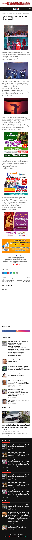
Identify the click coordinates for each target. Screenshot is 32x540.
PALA (6, 13)
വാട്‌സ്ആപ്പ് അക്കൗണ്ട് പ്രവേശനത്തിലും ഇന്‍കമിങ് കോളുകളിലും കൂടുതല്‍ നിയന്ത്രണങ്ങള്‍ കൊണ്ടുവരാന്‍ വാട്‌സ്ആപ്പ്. (19, 368)
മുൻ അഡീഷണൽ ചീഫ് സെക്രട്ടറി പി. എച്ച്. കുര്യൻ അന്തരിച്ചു (18, 360)
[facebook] (9, 331)
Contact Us (20, 534)
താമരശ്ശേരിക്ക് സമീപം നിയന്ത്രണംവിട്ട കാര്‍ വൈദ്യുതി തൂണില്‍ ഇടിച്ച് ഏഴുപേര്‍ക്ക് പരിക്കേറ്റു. (16, 427)
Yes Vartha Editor (6, 21)
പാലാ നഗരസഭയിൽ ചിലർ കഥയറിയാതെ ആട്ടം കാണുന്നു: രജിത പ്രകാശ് (18, 374)
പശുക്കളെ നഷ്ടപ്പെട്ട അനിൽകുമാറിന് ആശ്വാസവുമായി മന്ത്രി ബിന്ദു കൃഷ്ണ (17, 526)
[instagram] (23, 331)
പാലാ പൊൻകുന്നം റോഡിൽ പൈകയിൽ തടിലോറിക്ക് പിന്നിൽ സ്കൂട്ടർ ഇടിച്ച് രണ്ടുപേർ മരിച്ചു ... (18, 506)
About (15, 534)
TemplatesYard (15, 536)
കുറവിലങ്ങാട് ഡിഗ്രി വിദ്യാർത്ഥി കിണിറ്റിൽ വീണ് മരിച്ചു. (18, 400)
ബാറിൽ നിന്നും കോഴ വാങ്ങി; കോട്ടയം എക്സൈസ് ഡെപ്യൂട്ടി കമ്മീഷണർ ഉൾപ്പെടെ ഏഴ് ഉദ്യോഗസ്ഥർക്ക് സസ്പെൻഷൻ (19, 454)
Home (3, 13)
